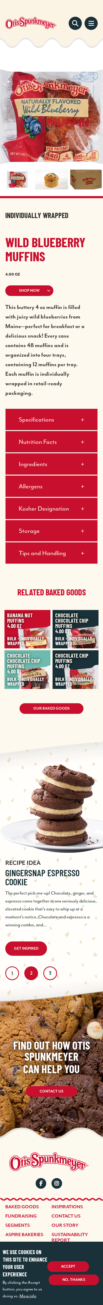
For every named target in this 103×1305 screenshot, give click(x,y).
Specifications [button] (36, 419)
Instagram (57, 1183)
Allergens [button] (31, 486)
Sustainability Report (70, 1237)
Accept (68, 1266)
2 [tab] (31, 973)
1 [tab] (12, 973)
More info (28, 1296)
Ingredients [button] (33, 464)
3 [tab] (50, 973)
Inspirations (67, 1207)
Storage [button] (29, 531)
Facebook (41, 1183)
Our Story (65, 1225)
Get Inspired (26, 948)
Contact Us (51, 1091)
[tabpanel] (51, 849)
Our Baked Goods (51, 708)
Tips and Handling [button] (42, 553)
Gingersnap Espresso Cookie (42, 877)
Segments (17, 1225)
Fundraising (21, 1216)
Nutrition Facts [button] (38, 442)
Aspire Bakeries (24, 1234)
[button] (51, 290)
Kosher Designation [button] (44, 508)
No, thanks (73, 1280)
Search (75, 23)
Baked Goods (22, 1207)
